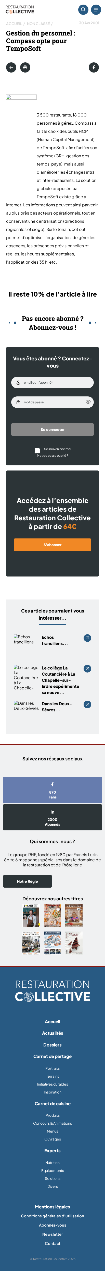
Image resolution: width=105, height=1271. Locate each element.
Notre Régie (27, 881)
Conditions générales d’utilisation (52, 1215)
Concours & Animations (52, 1123)
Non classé (38, 23)
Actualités (52, 1033)
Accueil (14, 23)
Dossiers (52, 1045)
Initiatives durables (52, 1084)
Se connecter (52, 429)
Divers (52, 1186)
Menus (52, 1131)
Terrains (52, 1076)
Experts (52, 1150)
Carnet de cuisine (53, 1103)
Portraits (52, 1068)
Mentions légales (52, 1206)
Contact (52, 1243)
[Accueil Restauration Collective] (20, 10)
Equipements (52, 1170)
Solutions (52, 1178)
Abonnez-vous (52, 1224)
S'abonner (52, 544)
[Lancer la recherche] (83, 10)
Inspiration (52, 1092)
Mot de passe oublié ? (52, 455)
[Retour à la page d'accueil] (52, 991)
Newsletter (52, 1234)
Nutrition (52, 1162)
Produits (53, 1115)
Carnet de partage (52, 1056)
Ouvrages (52, 1139)
